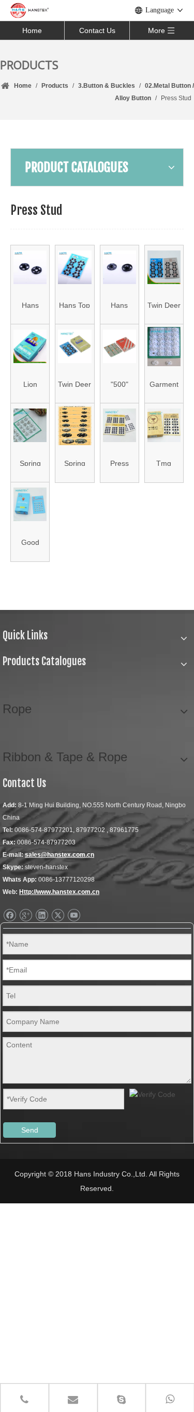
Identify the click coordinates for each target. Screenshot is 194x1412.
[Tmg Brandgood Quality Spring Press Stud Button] (164, 425)
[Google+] (25, 915)
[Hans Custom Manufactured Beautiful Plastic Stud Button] (30, 267)
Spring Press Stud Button (74, 462)
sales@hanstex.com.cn (59, 854)
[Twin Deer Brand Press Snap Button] (74, 346)
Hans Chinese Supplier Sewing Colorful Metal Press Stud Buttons (119, 304)
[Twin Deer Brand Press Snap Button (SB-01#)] (164, 267)
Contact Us (97, 30)
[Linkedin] (41, 915)
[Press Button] (119, 425)
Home (32, 30)
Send (29, 1130)
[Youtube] (73, 915)
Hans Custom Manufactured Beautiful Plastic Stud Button (30, 304)
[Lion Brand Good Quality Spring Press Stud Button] (30, 346)
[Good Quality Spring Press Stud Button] (30, 504)
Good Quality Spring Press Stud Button (30, 541)
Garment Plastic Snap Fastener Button (163, 383)
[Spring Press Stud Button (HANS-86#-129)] (30, 425)
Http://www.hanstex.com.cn (59, 892)
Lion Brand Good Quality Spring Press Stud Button (30, 383)
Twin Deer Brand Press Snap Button (74, 383)
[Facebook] (9, 915)
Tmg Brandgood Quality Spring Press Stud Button (164, 462)
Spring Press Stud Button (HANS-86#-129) (30, 462)
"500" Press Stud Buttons (119, 383)
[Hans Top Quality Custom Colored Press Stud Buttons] (74, 267)
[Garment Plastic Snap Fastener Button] (164, 346)
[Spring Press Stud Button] (74, 425)
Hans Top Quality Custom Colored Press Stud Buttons (74, 304)
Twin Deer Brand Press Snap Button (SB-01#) (164, 304)
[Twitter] (57, 915)
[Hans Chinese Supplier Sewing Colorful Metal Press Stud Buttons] (119, 267)
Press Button (119, 462)
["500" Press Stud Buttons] (119, 346)
